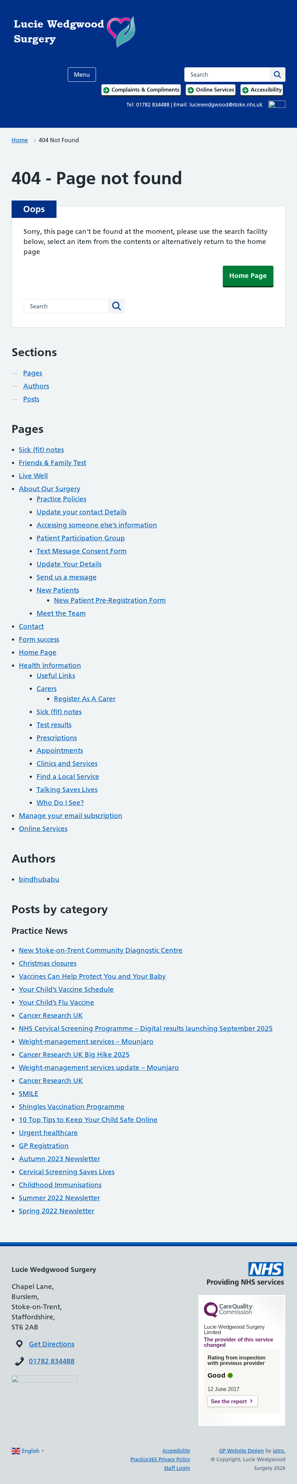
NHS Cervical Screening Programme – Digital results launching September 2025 (146, 1028)
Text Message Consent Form (82, 551)
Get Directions (51, 1344)
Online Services (43, 829)
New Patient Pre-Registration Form (110, 600)
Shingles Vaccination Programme (72, 1107)
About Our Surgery (49, 489)
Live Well (33, 476)
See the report (229, 1401)
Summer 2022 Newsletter (59, 1198)
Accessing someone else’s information (97, 525)
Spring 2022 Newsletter (56, 1211)
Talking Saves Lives (67, 789)
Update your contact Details (81, 512)
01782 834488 (52, 1361)
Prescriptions (57, 738)
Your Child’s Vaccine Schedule (66, 989)
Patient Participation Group (81, 538)
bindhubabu (39, 879)
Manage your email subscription (70, 815)
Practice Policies (61, 499)
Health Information (50, 665)
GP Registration (44, 1146)
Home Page (248, 275)
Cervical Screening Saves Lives (66, 1172)
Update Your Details (69, 564)
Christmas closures (47, 963)
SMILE (28, 1093)
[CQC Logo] (228, 1316)
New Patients (58, 590)
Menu (82, 74)
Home (20, 140)
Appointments (60, 750)
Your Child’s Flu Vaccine (56, 1002)
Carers (47, 688)
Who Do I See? (60, 802)
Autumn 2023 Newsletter (59, 1159)
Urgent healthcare (48, 1133)
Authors (36, 386)
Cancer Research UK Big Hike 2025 (74, 1054)
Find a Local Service (68, 776)
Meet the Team (61, 613)
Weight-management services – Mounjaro (86, 1041)
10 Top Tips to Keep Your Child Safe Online (88, 1120)
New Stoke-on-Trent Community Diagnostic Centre (101, 950)
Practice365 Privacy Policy (160, 1459)
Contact (31, 626)
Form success (39, 639)
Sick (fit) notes (41, 450)
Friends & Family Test (52, 463)
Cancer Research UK (51, 1015)
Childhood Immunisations (60, 1185)
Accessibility (176, 1450)
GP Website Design (241, 1450)
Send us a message (67, 577)
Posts (31, 399)
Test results (54, 725)
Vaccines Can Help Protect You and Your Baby (92, 976)
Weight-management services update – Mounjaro (99, 1067)
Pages (32, 373)
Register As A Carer (85, 699)
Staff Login (177, 1468)
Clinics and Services (67, 763)
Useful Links (56, 675)
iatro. (279, 1450)
